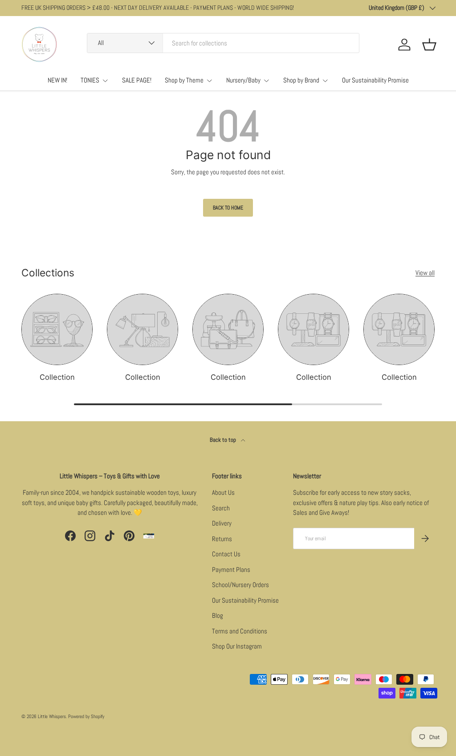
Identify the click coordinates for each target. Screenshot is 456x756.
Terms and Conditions (239, 631)
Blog (217, 615)
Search (221, 508)
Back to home (228, 207)
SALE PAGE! (136, 80)
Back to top (223, 440)
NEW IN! (57, 80)
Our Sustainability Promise (375, 80)
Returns (222, 538)
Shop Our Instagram (237, 646)
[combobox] (223, 43)
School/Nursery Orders (240, 584)
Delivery (222, 523)
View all (425, 272)
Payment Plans (231, 569)
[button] (429, 44)
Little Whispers (52, 716)
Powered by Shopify (86, 716)
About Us (223, 492)
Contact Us (226, 554)
